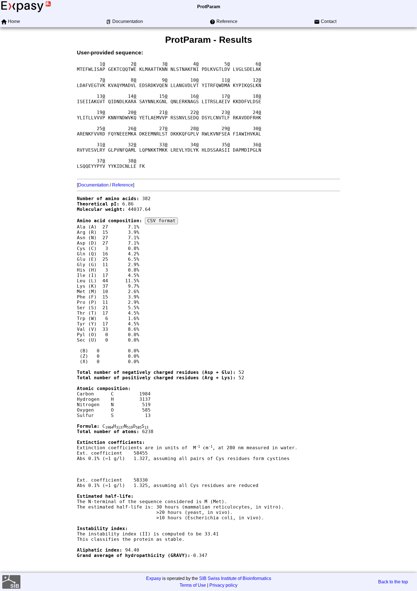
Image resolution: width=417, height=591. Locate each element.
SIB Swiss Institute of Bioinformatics (235, 578)
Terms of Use (193, 585)
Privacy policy (223, 585)
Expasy (153, 578)
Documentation (93, 185)
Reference (122, 185)
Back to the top (393, 581)
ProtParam (208, 6)
